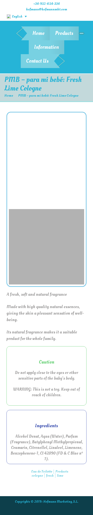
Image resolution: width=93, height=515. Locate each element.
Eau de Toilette (41, 471)
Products (64, 33)
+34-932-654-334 (46, 3)
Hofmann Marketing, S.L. (60, 501)
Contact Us (37, 61)
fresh (50, 475)
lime (60, 475)
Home (38, 33)
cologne (37, 475)
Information (46, 47)
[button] (12, 160)
